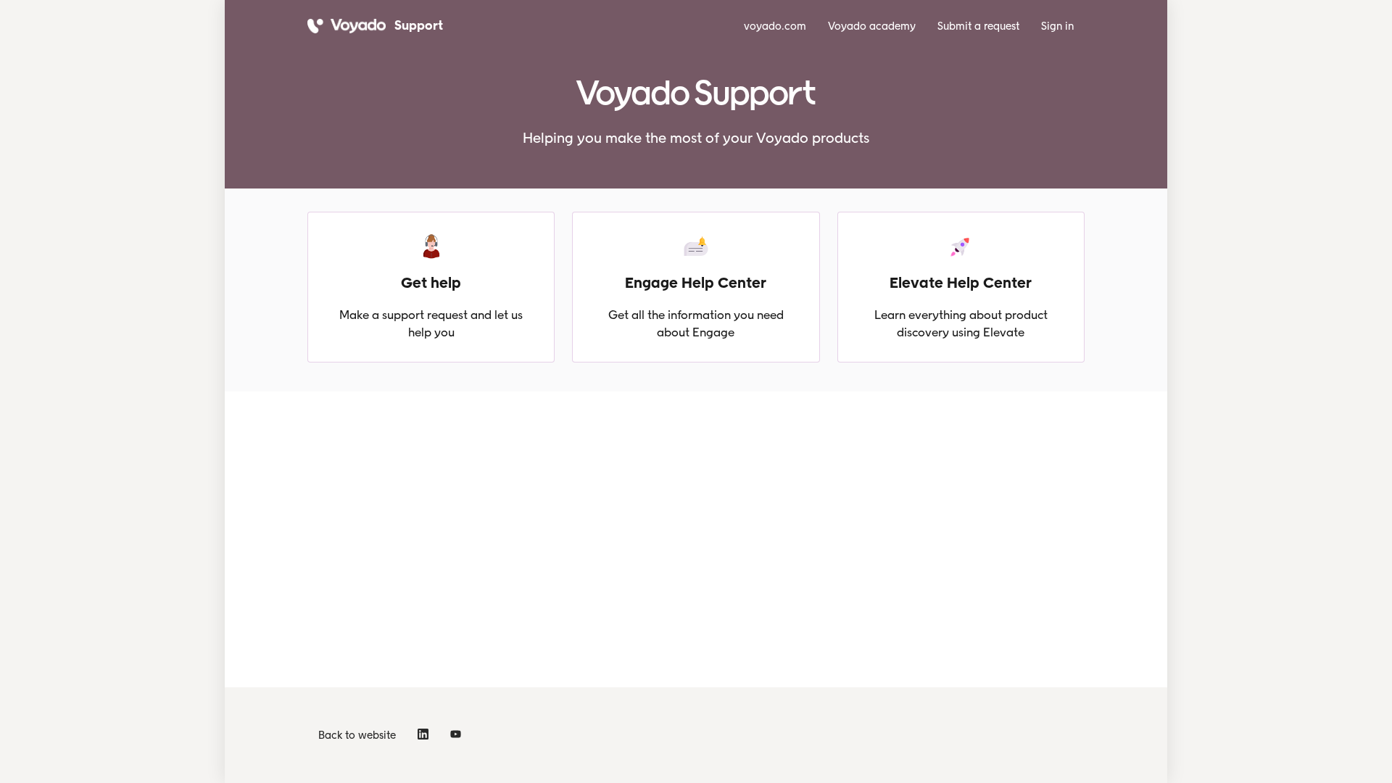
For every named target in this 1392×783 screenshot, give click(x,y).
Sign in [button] (1057, 26)
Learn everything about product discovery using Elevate (961, 323)
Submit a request (978, 26)
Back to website (357, 735)
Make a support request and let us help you (431, 323)
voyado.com (775, 26)
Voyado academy (872, 26)
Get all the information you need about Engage (696, 323)
